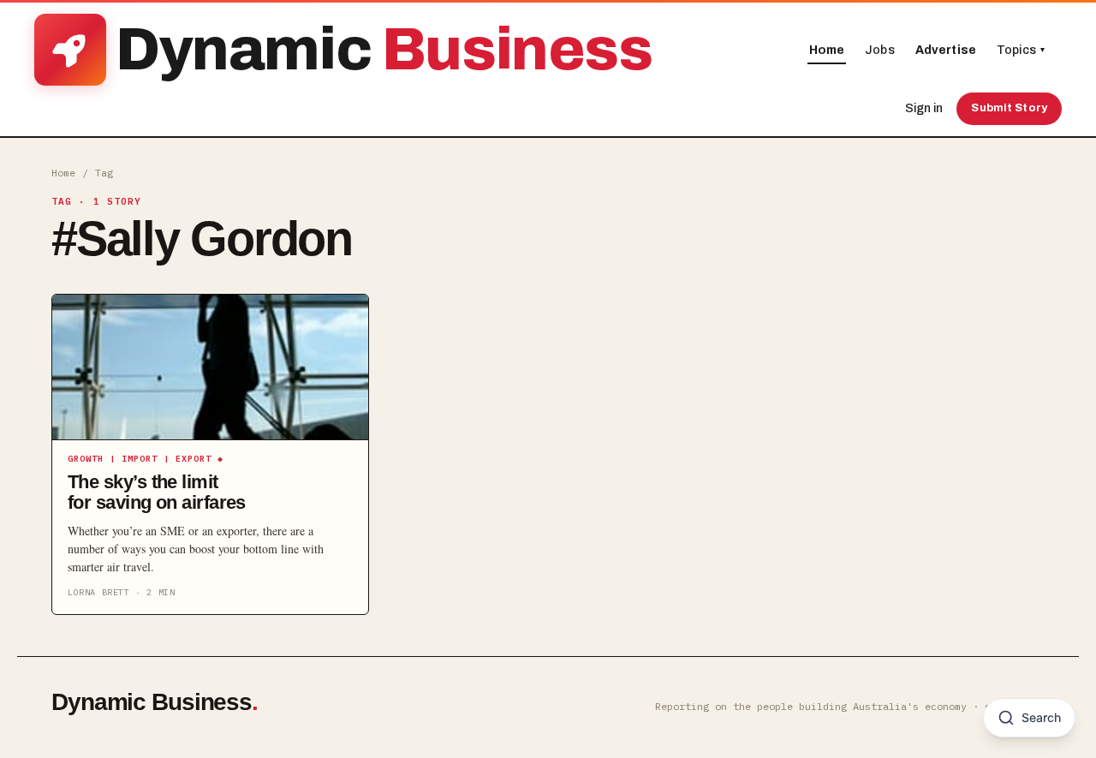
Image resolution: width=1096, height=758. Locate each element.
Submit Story (1009, 108)
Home (827, 50)
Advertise (945, 50)
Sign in (924, 108)
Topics (1021, 50)
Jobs (880, 50)
